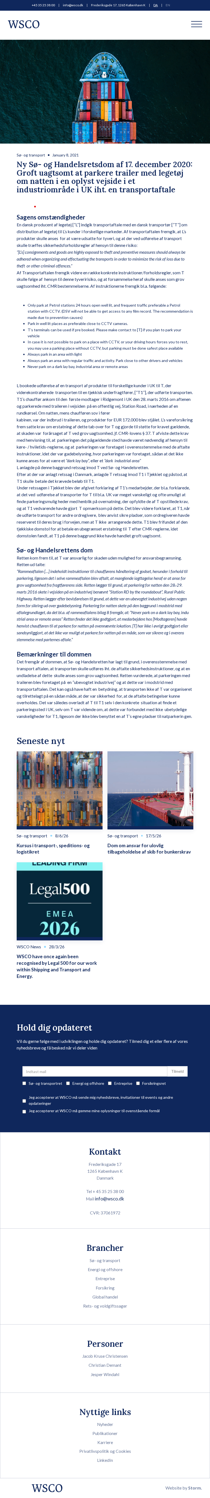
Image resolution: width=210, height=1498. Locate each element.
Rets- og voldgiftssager (105, 1305)
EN (168, 5)
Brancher (105, 1247)
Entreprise (105, 1278)
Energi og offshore (105, 1269)
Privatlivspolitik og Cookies (105, 1451)
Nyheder (105, 1424)
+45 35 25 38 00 (43, 5)
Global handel (105, 1296)
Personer (105, 1343)
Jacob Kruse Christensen (105, 1356)
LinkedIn (105, 1460)
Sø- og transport (31, 155)
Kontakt (105, 1151)
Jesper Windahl (105, 1374)
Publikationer (105, 1433)
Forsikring (105, 1287)
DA (155, 5)
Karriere (105, 1442)
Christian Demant (105, 1365)
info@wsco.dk (73, 5)
